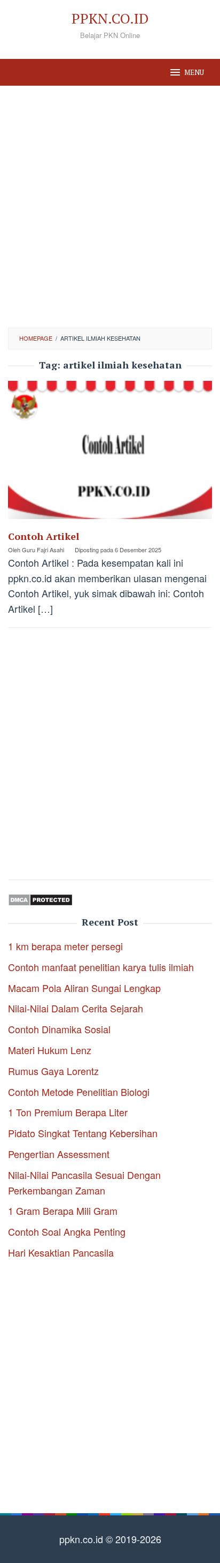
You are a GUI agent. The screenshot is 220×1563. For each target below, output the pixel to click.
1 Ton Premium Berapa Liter (68, 1112)
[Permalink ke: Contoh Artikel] (110, 454)
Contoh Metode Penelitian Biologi (79, 1092)
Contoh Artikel (43, 536)
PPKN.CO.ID (110, 18)
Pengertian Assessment (58, 1154)
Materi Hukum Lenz (49, 1050)
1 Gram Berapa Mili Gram (62, 1211)
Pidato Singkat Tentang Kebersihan (83, 1133)
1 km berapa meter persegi (65, 946)
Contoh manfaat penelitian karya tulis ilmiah (101, 967)
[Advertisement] (110, 206)
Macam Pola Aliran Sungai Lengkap (84, 988)
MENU (194, 72)
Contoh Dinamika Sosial (59, 1029)
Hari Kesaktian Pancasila (61, 1252)
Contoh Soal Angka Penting (66, 1231)
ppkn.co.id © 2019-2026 (110, 1539)
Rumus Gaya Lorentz (53, 1071)
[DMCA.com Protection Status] (40, 898)
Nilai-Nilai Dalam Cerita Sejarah (75, 1008)
